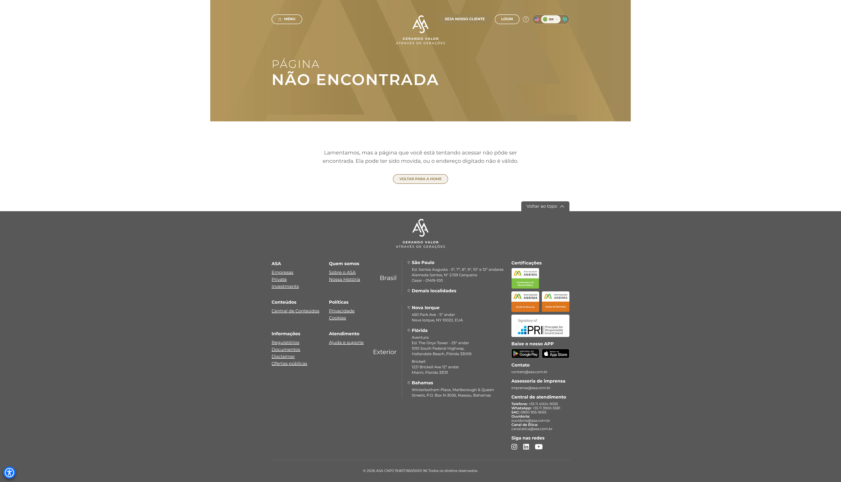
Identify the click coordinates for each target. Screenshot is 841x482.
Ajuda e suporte (346, 342)
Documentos (286, 349)
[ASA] (420, 30)
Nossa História (344, 279)
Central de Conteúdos (295, 311)
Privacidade (342, 311)
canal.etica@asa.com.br (532, 429)
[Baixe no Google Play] (525, 356)
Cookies (337, 318)
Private (279, 279)
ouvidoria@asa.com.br (530, 421)
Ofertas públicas (289, 363)
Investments (285, 286)
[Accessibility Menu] (9, 472)
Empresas (282, 272)
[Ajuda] (526, 19)
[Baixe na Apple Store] (556, 356)
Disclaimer (283, 356)
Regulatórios (285, 342)
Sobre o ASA (342, 272)
